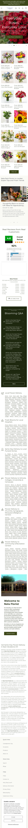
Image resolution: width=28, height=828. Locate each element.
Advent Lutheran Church (13, 520)
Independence (18, 411)
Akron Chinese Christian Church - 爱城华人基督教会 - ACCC (16, 528)
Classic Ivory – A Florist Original (5, 147)
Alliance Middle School (15, 499)
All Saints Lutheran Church (18, 536)
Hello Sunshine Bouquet (18, 167)
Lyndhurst (14, 413)
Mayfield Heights (16, 414)
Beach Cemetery (10, 468)
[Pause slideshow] (26, 45)
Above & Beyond (16, 484)
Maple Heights (22, 413)
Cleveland (7, 403)
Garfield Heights (18, 408)
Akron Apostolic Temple (11, 525)
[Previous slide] (9, 45)
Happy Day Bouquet (6, 107)
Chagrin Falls (23, 402)
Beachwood (8, 397)
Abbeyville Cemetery (11, 455)
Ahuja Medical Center (11, 425)
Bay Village (23, 396)
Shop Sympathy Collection (14, 39)
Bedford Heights (22, 397)
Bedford (14, 397)
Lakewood (7, 413)
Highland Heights (14, 410)
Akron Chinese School (16, 494)
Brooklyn (12, 400)
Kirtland (24, 411)
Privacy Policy (17, 813)
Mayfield (7, 414)
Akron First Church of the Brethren (16, 531)
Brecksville (17, 399)
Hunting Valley (9, 411)
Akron (6, 396)
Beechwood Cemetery (11, 471)
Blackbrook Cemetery (21, 474)
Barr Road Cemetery (17, 465)
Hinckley (24, 410)
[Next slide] (18, 45)
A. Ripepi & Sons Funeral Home (16, 454)
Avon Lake (16, 396)
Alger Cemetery (20, 460)
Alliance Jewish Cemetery (12, 463)
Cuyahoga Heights (16, 405)
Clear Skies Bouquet (6, 87)
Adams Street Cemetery (19, 457)
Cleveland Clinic (13, 437)
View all (14, 171)
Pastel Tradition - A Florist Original (6, 68)
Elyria (20, 407)
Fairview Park (9, 408)
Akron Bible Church (16, 527)
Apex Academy (15, 503)
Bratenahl (11, 399)
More (14, 383)
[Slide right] (17, 222)
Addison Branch (13, 489)
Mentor (12, 416)
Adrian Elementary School (18, 491)
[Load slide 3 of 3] (16, 45)
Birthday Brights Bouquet (19, 68)
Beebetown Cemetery (20, 469)
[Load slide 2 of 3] (14, 45)
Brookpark (8, 402)
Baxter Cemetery (22, 466)
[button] (19, 8)
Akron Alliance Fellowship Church (17, 524)
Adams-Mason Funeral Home (13, 458)
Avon (10, 396)
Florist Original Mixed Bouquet (20, 127)
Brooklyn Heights (22, 400)
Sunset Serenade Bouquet (19, 87)
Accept (13, 817)
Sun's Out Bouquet (19, 146)
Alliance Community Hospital (13, 432)
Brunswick (14, 402)
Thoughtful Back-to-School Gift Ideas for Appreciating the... (13, 204)
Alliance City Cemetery (20, 461)
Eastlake (14, 407)
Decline (13, 820)
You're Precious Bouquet (18, 107)
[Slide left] (10, 222)
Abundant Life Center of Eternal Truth (16, 519)
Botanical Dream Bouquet (6, 167)
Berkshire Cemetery (16, 472)
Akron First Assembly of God (19, 530)
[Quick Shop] (16, 8)
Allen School (14, 497)
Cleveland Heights (16, 403)
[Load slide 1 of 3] (12, 45)
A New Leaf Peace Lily (7, 126)
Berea (6, 399)
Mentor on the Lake (21, 416)
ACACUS (7, 484)
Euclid (25, 407)
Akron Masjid (8, 533)
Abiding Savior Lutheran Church (16, 517)
